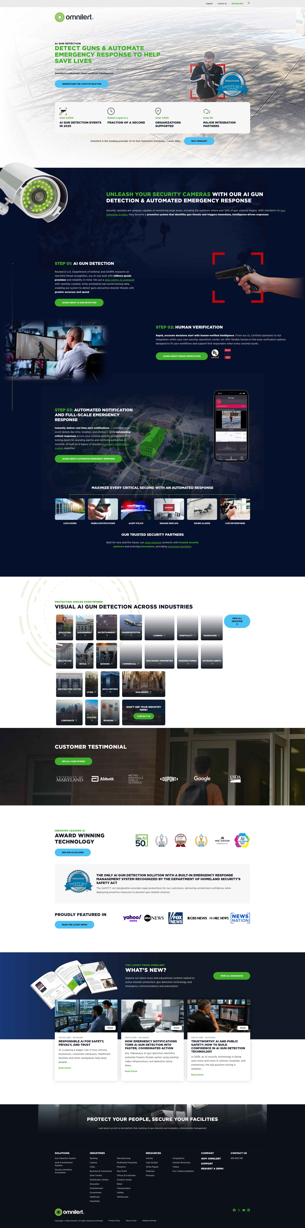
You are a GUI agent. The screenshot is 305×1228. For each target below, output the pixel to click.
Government (95, 1192)
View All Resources (231, 976)
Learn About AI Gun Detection (79, 302)
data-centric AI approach (119, 280)
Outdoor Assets (124, 1179)
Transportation (123, 1188)
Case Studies (152, 1162)
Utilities (120, 1192)
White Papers (152, 1167)
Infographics (178, 1158)
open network (153, 542)
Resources (153, 1153)
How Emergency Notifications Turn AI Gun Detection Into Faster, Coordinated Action (151, 1045)
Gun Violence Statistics (183, 1171)
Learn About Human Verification (182, 356)
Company (207, 1153)
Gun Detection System (65, 1158)
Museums (121, 1167)
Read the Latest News (74, 924)
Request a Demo (212, 1168)
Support (209, 3)
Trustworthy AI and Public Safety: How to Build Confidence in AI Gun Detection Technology (218, 1046)
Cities (92, 1167)
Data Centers (96, 1175)
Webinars (150, 1171)
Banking (94, 1158)
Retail (119, 1184)
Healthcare (95, 1197)
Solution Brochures (181, 1162)
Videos (176, 1167)
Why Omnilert (199, 141)
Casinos (93, 1162)
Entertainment (96, 1188)
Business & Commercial (101, 1171)
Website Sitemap (149, 1220)
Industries (97, 1153)
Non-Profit (122, 1171)
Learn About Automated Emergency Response (88, 458)
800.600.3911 (237, 3)
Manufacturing (123, 1158)
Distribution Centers (99, 1179)
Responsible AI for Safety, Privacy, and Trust (81, 1043)
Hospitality (95, 1201)
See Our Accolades (73, 852)
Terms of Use (131, 1220)
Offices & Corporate (126, 1175)
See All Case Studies (73, 761)
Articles (149, 1158)
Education (94, 1184)
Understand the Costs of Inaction (81, 84)
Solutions (62, 1153)
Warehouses (122, 1197)
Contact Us (222, 3)
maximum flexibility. (180, 546)
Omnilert (79, 1037)
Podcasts (150, 1175)
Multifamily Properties (127, 1162)
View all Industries (237, 621)
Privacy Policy (114, 1220)
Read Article (65, 1068)
